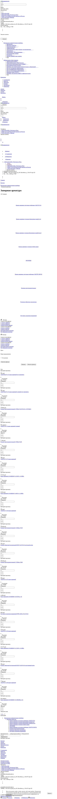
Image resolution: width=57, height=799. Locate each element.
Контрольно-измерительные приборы (13, 718)
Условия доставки (5, 762)
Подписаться (4, 736)
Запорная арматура (11, 719)
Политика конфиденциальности (14, 795)
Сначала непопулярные (6, 325)
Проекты (3, 743)
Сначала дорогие (5, 329)
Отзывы (6, 83)
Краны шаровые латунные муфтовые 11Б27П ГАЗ (22, 720)
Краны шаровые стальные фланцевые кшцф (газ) (22, 722)
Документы (6, 85)
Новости (6, 81)
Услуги (2, 746)
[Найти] (2, 12)
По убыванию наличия (6, 332)
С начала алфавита (5, 322)
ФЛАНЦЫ (12, 726)
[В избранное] (2, 384)
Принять (50, 793)
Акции (2, 742)
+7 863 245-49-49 (5, 13)
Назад (8, 163)
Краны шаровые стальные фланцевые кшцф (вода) (22, 723)
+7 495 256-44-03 (7, 17)
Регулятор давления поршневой (18, 731)
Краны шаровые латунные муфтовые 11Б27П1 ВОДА (23, 727)
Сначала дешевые (5, 328)
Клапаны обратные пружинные (18, 730)
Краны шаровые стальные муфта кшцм (19, 724)
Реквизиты (6, 86)
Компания (3, 747)
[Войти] (1, 137)
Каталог (3, 741)
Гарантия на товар (5, 763)
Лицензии (6, 82)
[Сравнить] (2, 386)
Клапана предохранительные (17, 728)
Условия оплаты (5, 760)
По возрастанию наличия (7, 330)
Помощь (3, 758)
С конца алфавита (5, 324)
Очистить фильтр (32, 364)
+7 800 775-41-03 (13, 16)
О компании (7, 79)
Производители (5, 744)
